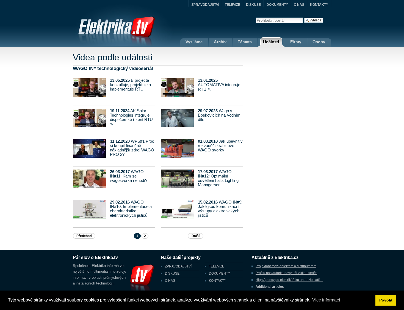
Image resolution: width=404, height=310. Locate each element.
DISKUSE (253, 5)
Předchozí (84, 236)
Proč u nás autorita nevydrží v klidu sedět (286, 273)
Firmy (295, 42)
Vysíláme (194, 42)
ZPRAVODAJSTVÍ (205, 5)
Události (271, 42)
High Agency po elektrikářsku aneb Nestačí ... (289, 280)
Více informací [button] (326, 300)
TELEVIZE (232, 5)
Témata (245, 42)
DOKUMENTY (277, 5)
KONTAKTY (319, 5)
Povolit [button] (385, 300)
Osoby (318, 42)
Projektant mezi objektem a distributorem (286, 266)
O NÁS (299, 5)
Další (196, 236)
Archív (220, 42)
